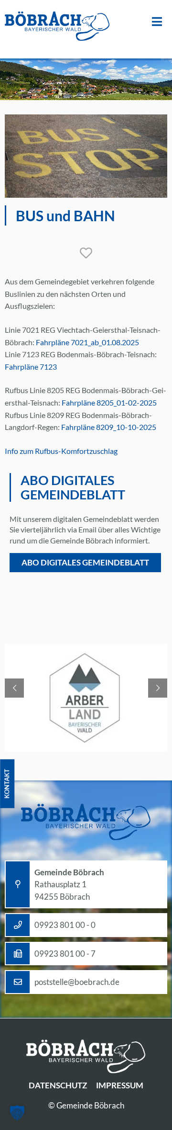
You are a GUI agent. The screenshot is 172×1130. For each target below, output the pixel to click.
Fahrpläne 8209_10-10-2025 (108, 426)
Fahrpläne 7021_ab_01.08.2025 (87, 342)
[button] (17, 1113)
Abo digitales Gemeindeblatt (85, 562)
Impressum (119, 1085)
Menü (157, 21)
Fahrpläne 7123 (31, 366)
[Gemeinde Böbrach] (57, 27)
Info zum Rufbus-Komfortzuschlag (61, 450)
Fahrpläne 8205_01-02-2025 (109, 402)
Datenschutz (58, 1085)
